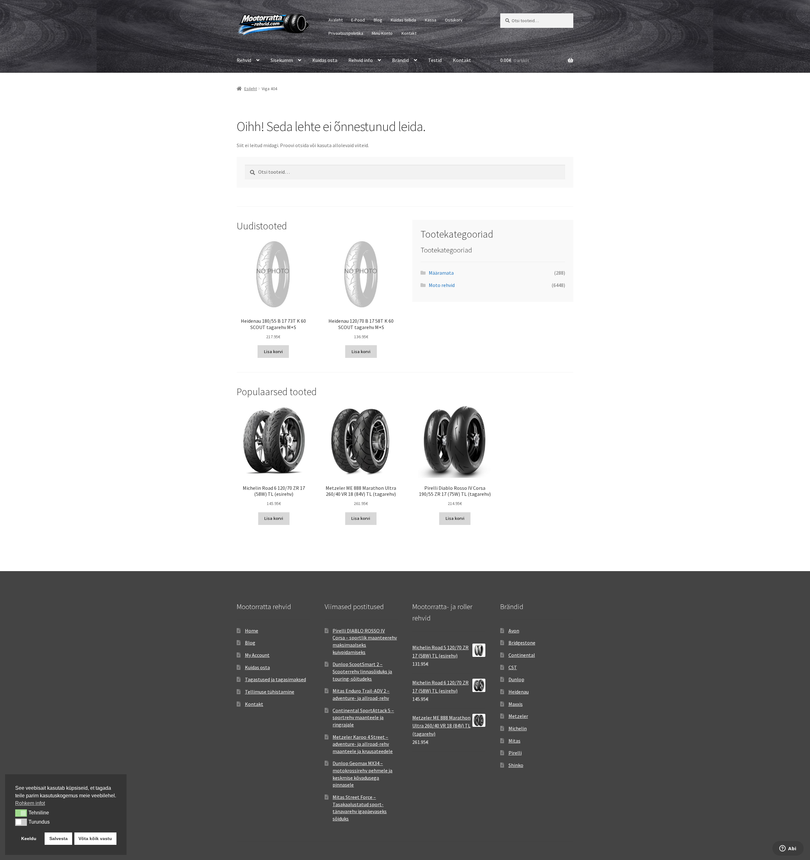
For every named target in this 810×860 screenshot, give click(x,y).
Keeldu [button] (28, 838)
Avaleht (335, 20)
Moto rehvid (442, 285)
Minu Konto (382, 33)
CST (512, 667)
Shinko (515, 765)
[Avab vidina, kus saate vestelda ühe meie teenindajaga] (788, 849)
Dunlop (516, 679)
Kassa (430, 20)
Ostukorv (454, 20)
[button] (21, 812)
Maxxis (515, 704)
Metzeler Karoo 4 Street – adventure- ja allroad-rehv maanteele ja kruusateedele (363, 744)
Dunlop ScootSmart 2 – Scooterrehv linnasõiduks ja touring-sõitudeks (362, 671)
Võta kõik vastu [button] (95, 838)
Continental (521, 655)
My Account (257, 655)
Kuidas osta (324, 60)
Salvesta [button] (58, 838)
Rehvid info (360, 60)
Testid (435, 60)
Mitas (514, 741)
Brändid (400, 60)
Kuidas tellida (403, 20)
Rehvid (244, 60)
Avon (513, 630)
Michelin (517, 728)
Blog (378, 20)
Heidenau (518, 692)
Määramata (441, 273)
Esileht (250, 88)
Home (251, 630)
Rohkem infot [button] (30, 803)
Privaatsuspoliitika (345, 33)
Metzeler (518, 716)
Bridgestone (521, 642)
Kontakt (409, 33)
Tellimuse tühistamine (269, 692)
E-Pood (358, 20)
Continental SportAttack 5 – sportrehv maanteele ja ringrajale (363, 717)
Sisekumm (282, 60)
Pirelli (515, 753)
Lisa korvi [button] (273, 351)
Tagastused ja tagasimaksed (275, 679)
